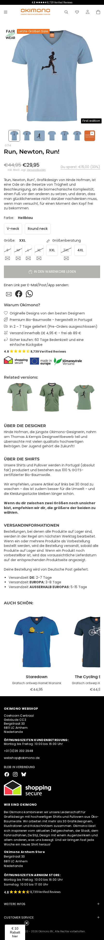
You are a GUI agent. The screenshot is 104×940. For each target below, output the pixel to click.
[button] (15, 932)
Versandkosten (36, 170)
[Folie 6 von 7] (77, 135)
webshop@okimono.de (21, 758)
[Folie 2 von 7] (27, 135)
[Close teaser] (26, 923)
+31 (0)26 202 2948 (18, 751)
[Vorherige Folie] (9, 397)
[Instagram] (15, 774)
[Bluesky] (24, 774)
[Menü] (5, 12)
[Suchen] (66, 12)
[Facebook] (7, 774)
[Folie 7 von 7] (89, 135)
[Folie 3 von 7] (39, 135)
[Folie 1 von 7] (14, 135)
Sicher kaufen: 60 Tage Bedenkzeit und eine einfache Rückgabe (47, 342)
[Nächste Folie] (94, 397)
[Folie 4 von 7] (52, 135)
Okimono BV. (46, 931)
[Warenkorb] (98, 12)
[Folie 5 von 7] (64, 135)
